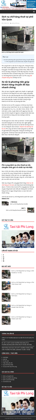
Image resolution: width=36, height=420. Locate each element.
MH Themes (28, 418)
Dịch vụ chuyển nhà (8, 376)
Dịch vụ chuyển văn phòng (10, 378)
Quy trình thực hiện (8, 364)
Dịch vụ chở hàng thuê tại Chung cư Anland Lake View (21, 318)
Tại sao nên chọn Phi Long (10, 366)
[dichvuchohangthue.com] (18, 9)
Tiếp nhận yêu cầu (8, 363)
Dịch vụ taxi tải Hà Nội (8, 379)
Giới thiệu (5, 357)
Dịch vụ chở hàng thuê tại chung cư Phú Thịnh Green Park (22, 283)
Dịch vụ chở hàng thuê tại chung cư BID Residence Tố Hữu (22, 271)
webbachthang (15, 23)
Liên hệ (5, 359)
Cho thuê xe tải (7, 381)
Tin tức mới (6, 361)
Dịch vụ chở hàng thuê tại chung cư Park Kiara (21, 295)
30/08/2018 (6, 23)
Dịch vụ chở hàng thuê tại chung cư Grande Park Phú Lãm (21, 306)
